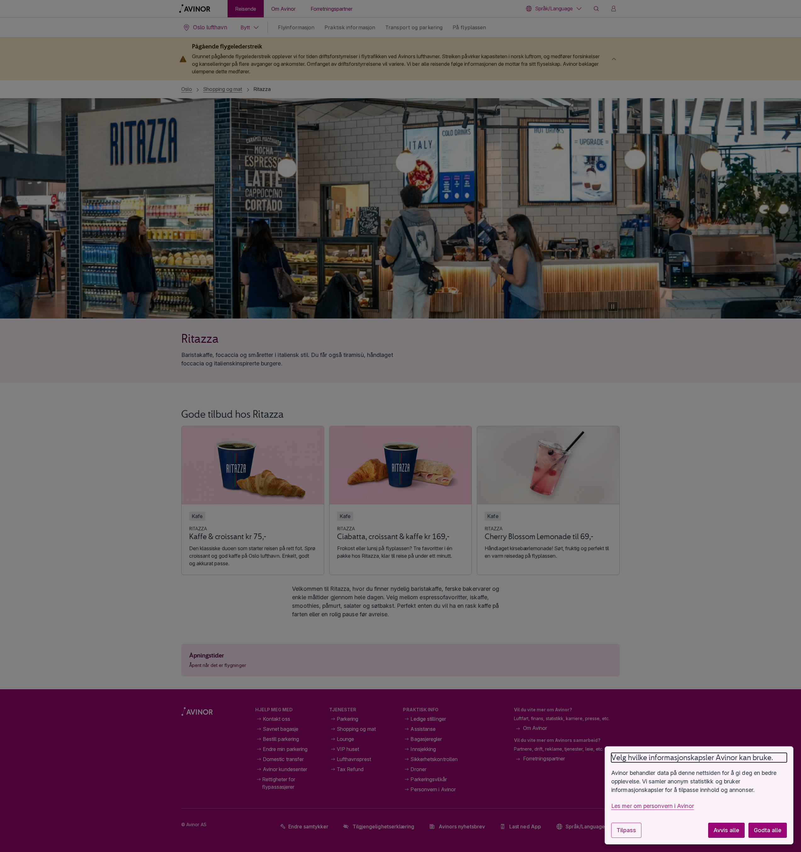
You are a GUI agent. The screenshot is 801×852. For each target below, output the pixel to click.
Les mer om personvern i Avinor (652, 806)
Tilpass (626, 830)
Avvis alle (726, 830)
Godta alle (767, 830)
